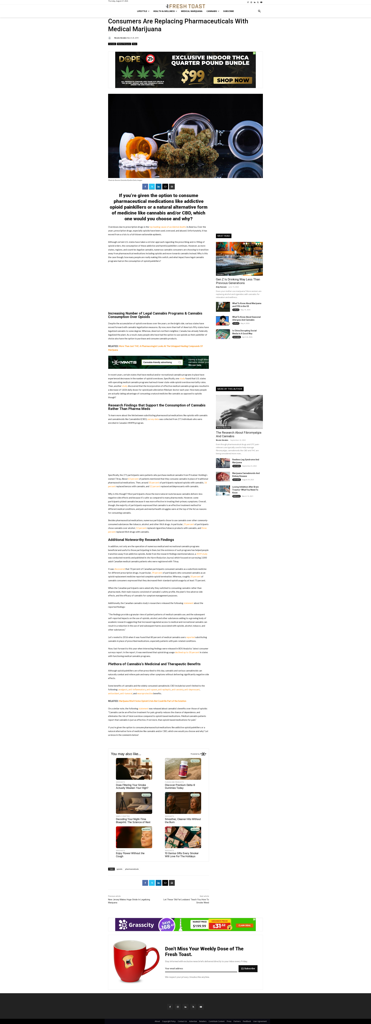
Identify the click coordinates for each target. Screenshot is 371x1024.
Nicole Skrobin (120, 38)
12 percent (154, 486)
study (182, 378)
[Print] (172, 186)
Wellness (236, 496)
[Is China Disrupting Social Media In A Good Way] (223, 334)
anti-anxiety (177, 689)
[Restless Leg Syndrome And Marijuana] (223, 463)
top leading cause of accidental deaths (167, 227)
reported (190, 637)
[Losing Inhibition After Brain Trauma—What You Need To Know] (223, 490)
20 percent (195, 576)
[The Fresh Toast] (185, 6)
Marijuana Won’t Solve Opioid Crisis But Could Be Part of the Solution (152, 701)
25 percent (188, 524)
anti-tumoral (126, 693)
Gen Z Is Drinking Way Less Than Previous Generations (238, 281)
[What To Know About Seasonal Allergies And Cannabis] (223, 320)
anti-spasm (151, 689)
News (134, 44)
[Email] (165, 186)
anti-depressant (192, 689)
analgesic (123, 689)
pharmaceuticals (132, 869)
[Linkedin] (158, 186)
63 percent (133, 478)
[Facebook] (145, 186)
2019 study (201, 554)
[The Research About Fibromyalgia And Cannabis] (239, 412)
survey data (153, 419)
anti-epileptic (164, 689)
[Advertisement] (158, 287)
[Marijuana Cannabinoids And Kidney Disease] (223, 477)
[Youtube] (201, 1007)
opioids (119, 869)
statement (188, 603)
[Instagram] (178, 1007)
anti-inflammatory (137, 689)
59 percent (156, 572)
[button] (259, 11)
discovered (119, 569)
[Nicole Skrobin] (110, 37)
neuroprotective (145, 693)
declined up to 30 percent (187, 652)
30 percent (153, 482)
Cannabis (112, 44)
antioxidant (113, 693)
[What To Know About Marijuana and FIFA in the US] (223, 307)
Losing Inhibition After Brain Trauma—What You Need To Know (245, 490)
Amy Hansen (221, 287)
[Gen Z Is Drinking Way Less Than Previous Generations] (239, 259)
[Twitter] (152, 186)
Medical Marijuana (124, 44)
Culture (236, 310)
